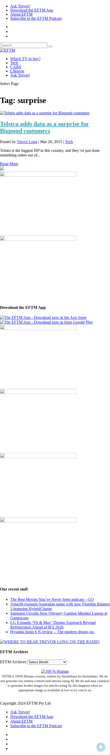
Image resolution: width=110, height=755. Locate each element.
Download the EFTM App (31, 10)
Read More (9, 164)
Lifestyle (17, 71)
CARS (15, 67)
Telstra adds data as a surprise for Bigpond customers (44, 127)
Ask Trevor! (20, 6)
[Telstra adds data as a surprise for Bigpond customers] (45, 113)
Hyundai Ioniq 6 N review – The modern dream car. (52, 632)
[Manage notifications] (101, 747)
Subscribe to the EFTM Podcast (36, 18)
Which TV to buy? (25, 59)
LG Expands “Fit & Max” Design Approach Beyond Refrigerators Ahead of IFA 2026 (53, 624)
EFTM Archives (13, 662)
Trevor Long (27, 142)
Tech (14, 63)
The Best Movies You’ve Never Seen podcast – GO (52, 599)
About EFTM (21, 14)
